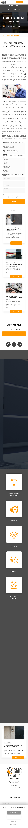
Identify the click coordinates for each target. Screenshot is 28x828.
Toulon (5, 170)
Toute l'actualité (18, 757)
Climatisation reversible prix (9, 146)
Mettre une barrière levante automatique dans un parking (14, 263)
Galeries (13, 9)
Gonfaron (11, 34)
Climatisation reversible (8, 145)
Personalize (14, 821)
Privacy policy (14, 824)
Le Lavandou (6, 169)
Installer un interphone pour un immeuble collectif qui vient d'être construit (14, 229)
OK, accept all (14, 812)
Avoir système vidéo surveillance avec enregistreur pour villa (14, 298)
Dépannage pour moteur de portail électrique (12, 151)
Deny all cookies (14, 817)
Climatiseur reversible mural (9, 147)
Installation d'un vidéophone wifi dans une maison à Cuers (13, 745)
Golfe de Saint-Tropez (8, 160)
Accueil (8, 9)
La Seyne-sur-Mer (7, 166)
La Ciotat (6, 165)
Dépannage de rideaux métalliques (10, 150)
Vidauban (6, 171)
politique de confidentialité (15, 197)
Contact (19, 9)
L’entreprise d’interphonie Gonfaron (10, 118)
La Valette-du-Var (7, 167)
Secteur (6, 34)
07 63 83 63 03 (15, 330)
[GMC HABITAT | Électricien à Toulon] (3, 2)
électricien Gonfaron (9, 54)
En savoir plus (16, 243)
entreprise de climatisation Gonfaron (15, 110)
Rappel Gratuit (19, 2)
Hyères (5, 163)
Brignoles (6, 159)
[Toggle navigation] (26, 2)
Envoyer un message (14, 333)
